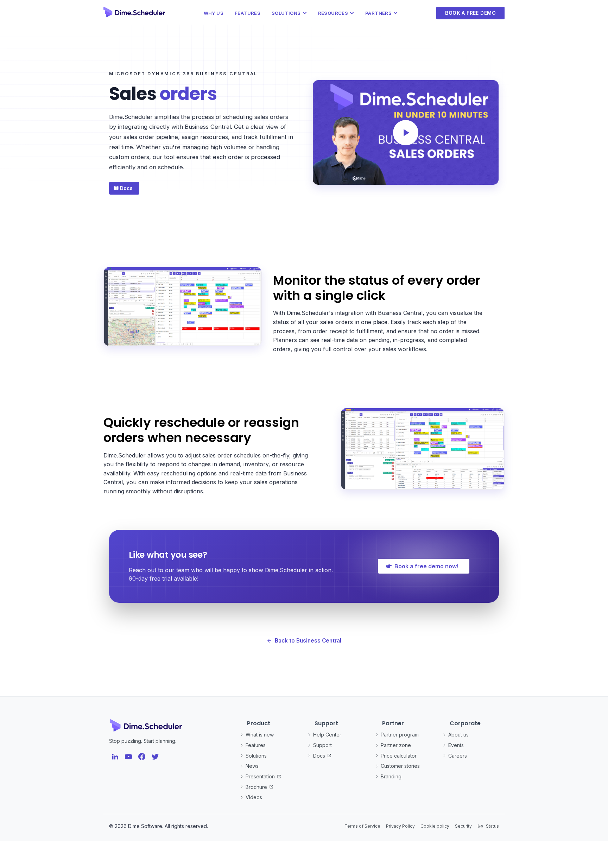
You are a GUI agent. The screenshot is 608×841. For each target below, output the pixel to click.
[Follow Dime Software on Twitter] (155, 757)
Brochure (256, 787)
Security (463, 826)
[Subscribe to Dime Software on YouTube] (128, 757)
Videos (254, 797)
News (252, 766)
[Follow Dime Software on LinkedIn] (115, 757)
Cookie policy (434, 826)
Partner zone (396, 745)
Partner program (400, 735)
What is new (260, 735)
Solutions (256, 756)
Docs (319, 756)
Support (322, 745)
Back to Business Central (308, 640)
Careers (457, 756)
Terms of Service (362, 826)
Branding (391, 776)
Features (247, 13)
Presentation (260, 776)
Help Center (327, 735)
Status (492, 826)
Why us (213, 13)
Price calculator (399, 756)
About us (458, 735)
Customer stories (400, 766)
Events (456, 745)
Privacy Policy (400, 826)
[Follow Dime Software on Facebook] (142, 757)
